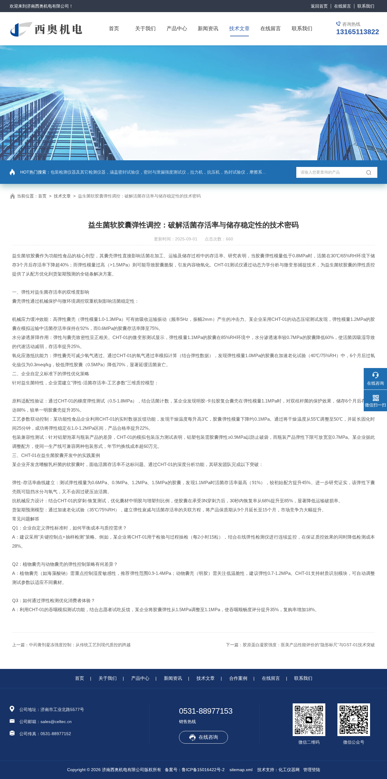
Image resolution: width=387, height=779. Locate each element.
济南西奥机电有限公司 (48, 6)
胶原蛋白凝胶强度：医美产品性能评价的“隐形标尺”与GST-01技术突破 (309, 644)
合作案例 (238, 678)
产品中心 (177, 28)
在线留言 (342, 6)
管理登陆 (311, 769)
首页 (114, 28)
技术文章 (239, 28)
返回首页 (319, 6)
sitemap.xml (240, 769)
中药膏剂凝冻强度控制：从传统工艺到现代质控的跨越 (80, 644)
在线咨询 (208, 737)
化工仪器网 (289, 769)
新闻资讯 (208, 28)
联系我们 (365, 6)
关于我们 (145, 28)
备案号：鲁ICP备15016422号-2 (195, 769)
